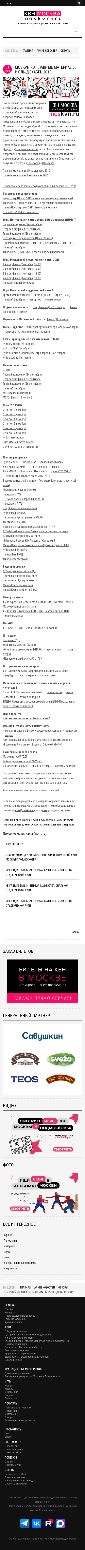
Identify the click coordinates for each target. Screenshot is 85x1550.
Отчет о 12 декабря (14, 409)
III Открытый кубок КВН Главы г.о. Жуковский (29, 540)
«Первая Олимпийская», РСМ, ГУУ (22, 658)
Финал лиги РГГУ (13, 503)
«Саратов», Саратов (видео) (19, 644)
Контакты (10, 1312)
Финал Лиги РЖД (13, 554)
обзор (34, 824)
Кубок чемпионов (13, 437)
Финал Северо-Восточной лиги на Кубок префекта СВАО (36, 545)
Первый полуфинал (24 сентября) (22, 224)
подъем (68, 820)
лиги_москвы (24, 820)
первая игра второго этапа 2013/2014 (28, 475)
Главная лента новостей (18, 1407)
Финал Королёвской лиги (18, 585)
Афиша (8, 1235)
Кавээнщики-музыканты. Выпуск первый (26, 718)
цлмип (26, 824)
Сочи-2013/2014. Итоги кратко (21, 212)
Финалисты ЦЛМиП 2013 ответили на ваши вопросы (33, 252)
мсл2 (59, 820)
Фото (7, 1251)
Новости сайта (13, 1452)
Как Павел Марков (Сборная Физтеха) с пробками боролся (37, 739)
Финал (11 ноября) (14, 247)
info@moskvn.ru (24, 810)
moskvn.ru (44, 824)
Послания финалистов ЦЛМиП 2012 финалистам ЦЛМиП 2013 (38, 242)
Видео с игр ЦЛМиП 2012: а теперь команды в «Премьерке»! (38, 198)
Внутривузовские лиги (17, 1350)
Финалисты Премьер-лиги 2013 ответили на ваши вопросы (37, 202)
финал (55, 466)
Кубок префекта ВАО (15, 549)
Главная (28, 50)
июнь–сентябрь (41, 765)
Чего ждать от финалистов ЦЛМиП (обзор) (28, 238)
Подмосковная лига (16, 1344)
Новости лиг (12, 1445)
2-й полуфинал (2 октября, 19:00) (22, 268)
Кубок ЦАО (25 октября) (17, 357)
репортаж (35, 299)
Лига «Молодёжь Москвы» (19, 1337)
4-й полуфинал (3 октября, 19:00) (22, 278)
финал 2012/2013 (61, 471)
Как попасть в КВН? (15, 1474)
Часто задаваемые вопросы (20, 1315)
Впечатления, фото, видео (18, 442)
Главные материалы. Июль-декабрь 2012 (26, 170)
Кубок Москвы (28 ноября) (18, 343)
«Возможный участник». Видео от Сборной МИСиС (32, 744)
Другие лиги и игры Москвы (20, 1353)
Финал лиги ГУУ (12, 494)
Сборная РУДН (11, 640)
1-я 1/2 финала (38, 466)
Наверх (75, 932)
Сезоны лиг (11, 1391)
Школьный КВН (13, 1359)
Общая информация (16, 1331)
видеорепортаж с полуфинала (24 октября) (52, 327)
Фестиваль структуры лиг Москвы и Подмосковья (32, 1376)
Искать (79, 3)
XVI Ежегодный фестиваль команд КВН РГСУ (29, 526)
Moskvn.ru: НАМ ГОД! (15, 756)
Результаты (11, 1268)
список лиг (41, 144)
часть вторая (48, 675)
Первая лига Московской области (23, 1347)
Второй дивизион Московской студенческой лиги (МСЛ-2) (37, 1340)
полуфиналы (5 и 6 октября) (49, 307)
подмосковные (12, 824)
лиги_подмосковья (44, 820)
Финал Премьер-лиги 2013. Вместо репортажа (30, 207)
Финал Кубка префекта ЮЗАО (20, 589)
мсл (12, 820)
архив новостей (14, 158)
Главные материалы (15, 1318)
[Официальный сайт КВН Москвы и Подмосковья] (42, 15)
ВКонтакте (48, 163)
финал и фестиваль (51, 462)
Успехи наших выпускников (20, 1262)
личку (45, 810)
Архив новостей (47, 50)
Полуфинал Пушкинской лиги (20, 508)
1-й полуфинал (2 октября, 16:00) (22, 264)
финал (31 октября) (58, 319)
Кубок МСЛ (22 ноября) (16, 348)
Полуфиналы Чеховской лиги (20, 575)
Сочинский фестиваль (17, 1373)
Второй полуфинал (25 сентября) (22, 229)
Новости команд (14, 1449)
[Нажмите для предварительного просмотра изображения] (41, 87)
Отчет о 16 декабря (14, 428)
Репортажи (10, 1240)
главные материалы (63, 824)
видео (9, 735)
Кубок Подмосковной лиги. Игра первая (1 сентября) (34, 353)
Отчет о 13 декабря (14, 414)
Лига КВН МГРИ (14, 844)
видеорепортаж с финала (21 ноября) (28, 331)
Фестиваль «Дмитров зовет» (20, 580)
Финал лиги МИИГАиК (15, 559)
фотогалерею (57, 144)
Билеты (9, 1395)
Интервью (9, 1246)
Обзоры (65, 50)
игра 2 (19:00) (62, 295)
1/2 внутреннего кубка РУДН (19, 571)
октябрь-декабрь (65, 765)
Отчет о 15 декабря (14, 423)
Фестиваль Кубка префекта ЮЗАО (23, 517)
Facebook (33, 163)
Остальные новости (26, 149)
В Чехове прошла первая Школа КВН (24, 499)
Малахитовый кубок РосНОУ (19, 489)
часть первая (54, 649)
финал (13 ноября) (20, 393)
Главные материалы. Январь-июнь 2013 (25, 175)
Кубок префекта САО (15, 512)
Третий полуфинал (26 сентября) (22, 233)
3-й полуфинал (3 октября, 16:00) (22, 273)
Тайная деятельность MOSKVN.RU (22, 761)
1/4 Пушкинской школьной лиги (21, 535)
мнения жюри (53, 299)
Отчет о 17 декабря (14, 433)
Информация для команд (19, 1480)
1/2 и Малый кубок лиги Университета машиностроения (35, 531)
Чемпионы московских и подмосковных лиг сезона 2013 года (39, 186)
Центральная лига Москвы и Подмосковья (28, 1334)
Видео (7, 149)
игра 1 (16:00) (43, 295)
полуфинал (29, 462)
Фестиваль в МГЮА (14, 522)
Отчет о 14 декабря (14, 419)
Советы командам (15, 1477)
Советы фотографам (16, 1483)
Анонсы (9, 1388)
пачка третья (54, 692)
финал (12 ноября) (21, 397)
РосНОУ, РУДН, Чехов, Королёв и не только (32, 628)
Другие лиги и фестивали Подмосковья (27, 1356)
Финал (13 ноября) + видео (19, 282)
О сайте (9, 1309)
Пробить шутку (13, 1464)
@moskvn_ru (66, 158)
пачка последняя (30, 697)
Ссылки (9, 1461)
